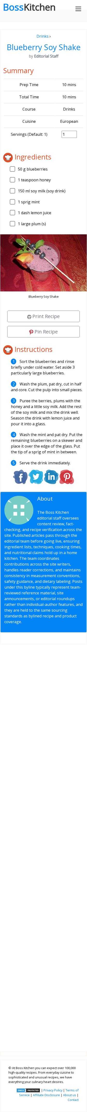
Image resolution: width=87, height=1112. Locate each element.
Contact (73, 1100)
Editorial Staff (56, 501)
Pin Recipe (45, 331)
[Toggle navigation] (78, 9)
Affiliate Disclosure (46, 1095)
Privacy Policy (53, 1090)
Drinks (42, 36)
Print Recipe (45, 316)
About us (69, 1095)
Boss (29, 7)
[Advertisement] (43, 844)
